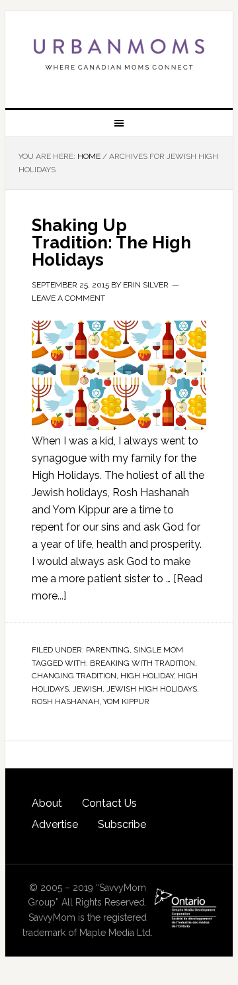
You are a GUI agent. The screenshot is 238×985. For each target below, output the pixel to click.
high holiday (147, 675)
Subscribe (122, 824)
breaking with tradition (142, 663)
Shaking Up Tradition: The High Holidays (111, 242)
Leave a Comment (68, 298)
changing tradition (74, 675)
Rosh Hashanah (65, 701)
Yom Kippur (126, 701)
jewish (87, 689)
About (47, 803)
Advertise (55, 824)
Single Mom (158, 649)
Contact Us (109, 803)
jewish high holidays (151, 689)
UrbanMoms (119, 54)
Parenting (108, 649)
